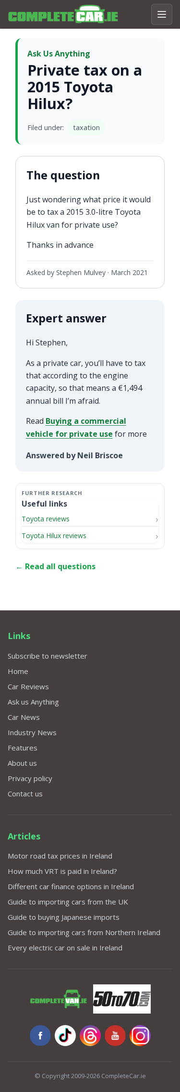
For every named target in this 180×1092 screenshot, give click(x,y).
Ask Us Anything (58, 53)
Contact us (25, 793)
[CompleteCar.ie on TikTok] (65, 1035)
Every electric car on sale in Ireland (65, 947)
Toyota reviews (46, 518)
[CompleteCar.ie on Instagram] (140, 1035)
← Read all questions (55, 566)
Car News (24, 717)
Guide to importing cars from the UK (68, 901)
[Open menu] (161, 14)
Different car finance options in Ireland (71, 886)
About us (22, 763)
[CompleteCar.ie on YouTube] (115, 1035)
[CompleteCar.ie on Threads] (90, 1035)
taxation (86, 127)
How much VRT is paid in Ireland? (62, 871)
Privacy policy (30, 778)
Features (22, 747)
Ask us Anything (33, 701)
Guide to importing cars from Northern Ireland (84, 932)
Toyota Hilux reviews (54, 535)
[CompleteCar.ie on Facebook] (40, 1035)
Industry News (32, 732)
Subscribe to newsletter (47, 656)
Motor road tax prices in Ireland (60, 855)
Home (18, 671)
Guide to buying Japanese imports (64, 917)
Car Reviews (28, 686)
